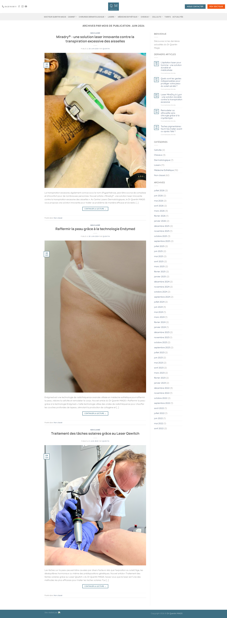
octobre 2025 (160, 236)
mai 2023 (158, 362)
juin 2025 (158, 251)
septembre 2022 (162, 403)
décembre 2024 (161, 281)
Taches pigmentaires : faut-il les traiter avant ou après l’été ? (171, 129)
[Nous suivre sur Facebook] (19, 6)
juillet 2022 (159, 413)
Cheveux (145, 17)
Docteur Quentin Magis (55, 17)
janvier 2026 (160, 221)
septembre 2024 (162, 296)
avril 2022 (159, 428)
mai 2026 (158, 200)
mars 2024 (159, 317)
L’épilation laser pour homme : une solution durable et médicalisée (171, 66)
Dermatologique (162, 160)
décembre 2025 (161, 226)
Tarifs (168, 17)
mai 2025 (158, 256)
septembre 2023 (162, 347)
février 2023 (159, 377)
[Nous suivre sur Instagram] (22, 6)
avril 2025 (159, 261)
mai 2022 (158, 423)
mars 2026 (159, 210)
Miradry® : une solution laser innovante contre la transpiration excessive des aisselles (95, 38)
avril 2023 (158, 367)
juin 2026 (158, 195)
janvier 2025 (160, 276)
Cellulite (156, 17)
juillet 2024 (159, 301)
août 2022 (159, 408)
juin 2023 (158, 357)
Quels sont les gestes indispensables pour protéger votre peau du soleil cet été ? (171, 82)
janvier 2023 (160, 383)
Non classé (95, 33)
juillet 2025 (159, 246)
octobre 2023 (160, 342)
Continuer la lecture (95, 209)
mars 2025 (159, 266)
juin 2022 (158, 418)
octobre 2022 (160, 398)
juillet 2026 (159, 190)
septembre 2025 (162, 241)
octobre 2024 (160, 291)
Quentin (106, 49)
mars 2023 (159, 372)
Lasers (111, 17)
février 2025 (160, 271)
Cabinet (71, 17)
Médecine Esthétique (127, 17)
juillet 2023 (159, 352)
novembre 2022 (161, 393)
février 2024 (159, 322)
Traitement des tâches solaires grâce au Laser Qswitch (95, 433)
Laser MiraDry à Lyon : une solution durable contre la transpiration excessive (171, 98)
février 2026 (160, 215)
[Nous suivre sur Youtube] (26, 6)
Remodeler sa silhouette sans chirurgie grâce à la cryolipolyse (170, 114)
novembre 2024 (161, 286)
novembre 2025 (161, 231)
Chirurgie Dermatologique (91, 17)
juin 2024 (158, 307)
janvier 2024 (160, 327)
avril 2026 (159, 205)
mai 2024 (158, 312)
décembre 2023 (161, 332)
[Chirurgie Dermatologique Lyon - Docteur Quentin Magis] (113, 6)
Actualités (177, 17)
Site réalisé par (51, 612)
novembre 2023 (161, 337)
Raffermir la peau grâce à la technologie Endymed (95, 229)
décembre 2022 (161, 388)
